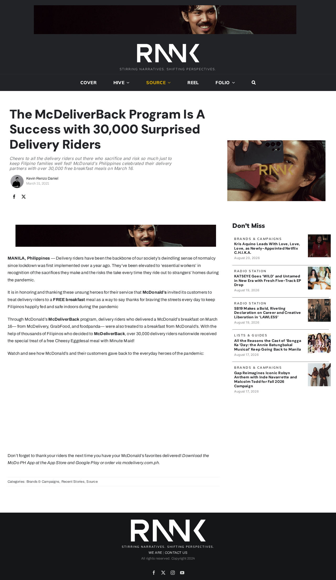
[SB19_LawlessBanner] (319, 301)
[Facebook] (14, 197)
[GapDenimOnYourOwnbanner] (319, 365)
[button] (254, 82)
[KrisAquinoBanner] (319, 236)
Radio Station (250, 271)
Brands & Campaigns (43, 482)
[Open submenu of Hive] (127, 82)
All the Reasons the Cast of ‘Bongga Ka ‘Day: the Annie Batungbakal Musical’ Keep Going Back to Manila (267, 345)
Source (91, 482)
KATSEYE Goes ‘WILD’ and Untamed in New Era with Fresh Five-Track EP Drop (267, 280)
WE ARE (155, 553)
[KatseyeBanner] (319, 268)
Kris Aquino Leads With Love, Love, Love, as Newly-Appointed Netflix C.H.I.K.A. (267, 248)
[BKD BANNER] (319, 333)
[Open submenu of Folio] (232, 82)
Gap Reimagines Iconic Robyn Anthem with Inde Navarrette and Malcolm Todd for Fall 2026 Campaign (265, 379)
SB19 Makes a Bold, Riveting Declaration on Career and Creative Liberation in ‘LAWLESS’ (267, 313)
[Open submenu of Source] (168, 82)
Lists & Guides (250, 335)
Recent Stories (73, 482)
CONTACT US (176, 553)
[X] (23, 197)
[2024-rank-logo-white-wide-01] (168, 44)
